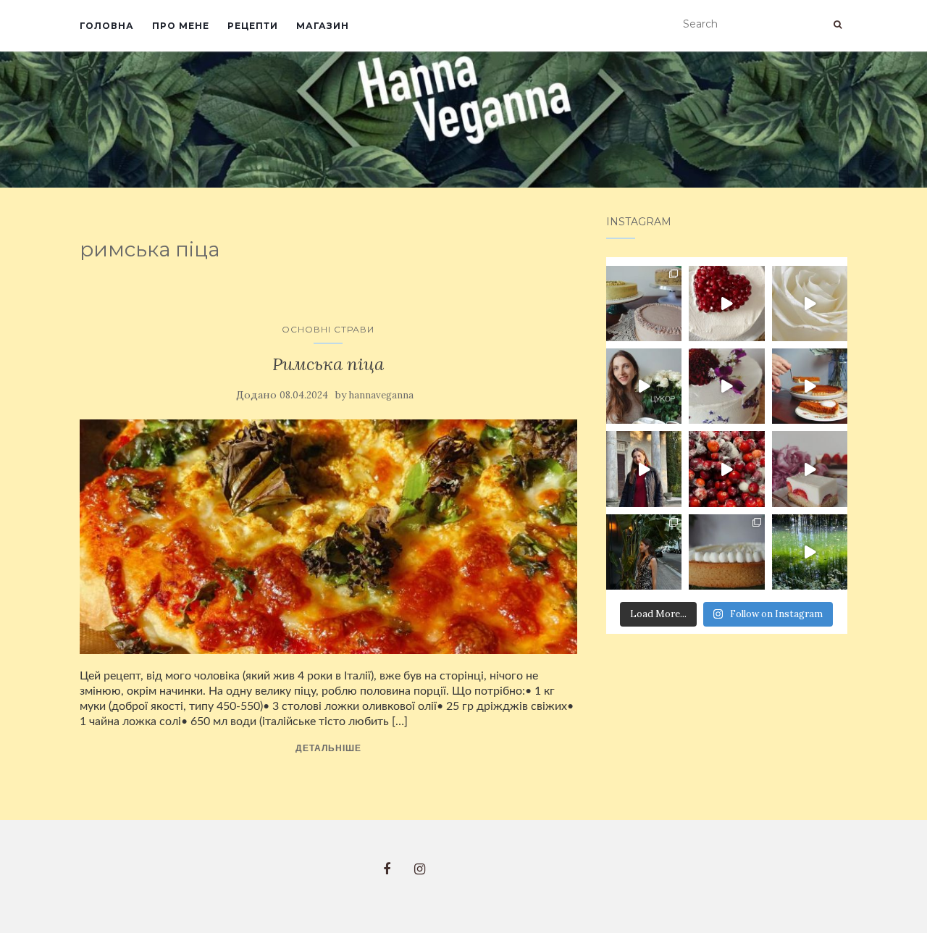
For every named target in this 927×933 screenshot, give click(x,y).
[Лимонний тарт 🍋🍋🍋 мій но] (726, 552)
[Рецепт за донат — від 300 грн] (809, 468)
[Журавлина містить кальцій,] (726, 468)
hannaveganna (381, 395)
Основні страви (328, 329)
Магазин (322, 25)
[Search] (837, 24)
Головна (107, 25)
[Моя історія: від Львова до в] (643, 468)
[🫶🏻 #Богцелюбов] (809, 552)
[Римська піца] (328, 536)
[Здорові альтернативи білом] (643, 386)
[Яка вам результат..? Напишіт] (726, 386)
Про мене (180, 25)
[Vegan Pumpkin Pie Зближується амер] (809, 386)
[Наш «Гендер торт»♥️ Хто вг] (726, 303)
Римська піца (328, 364)
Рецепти (252, 25)
